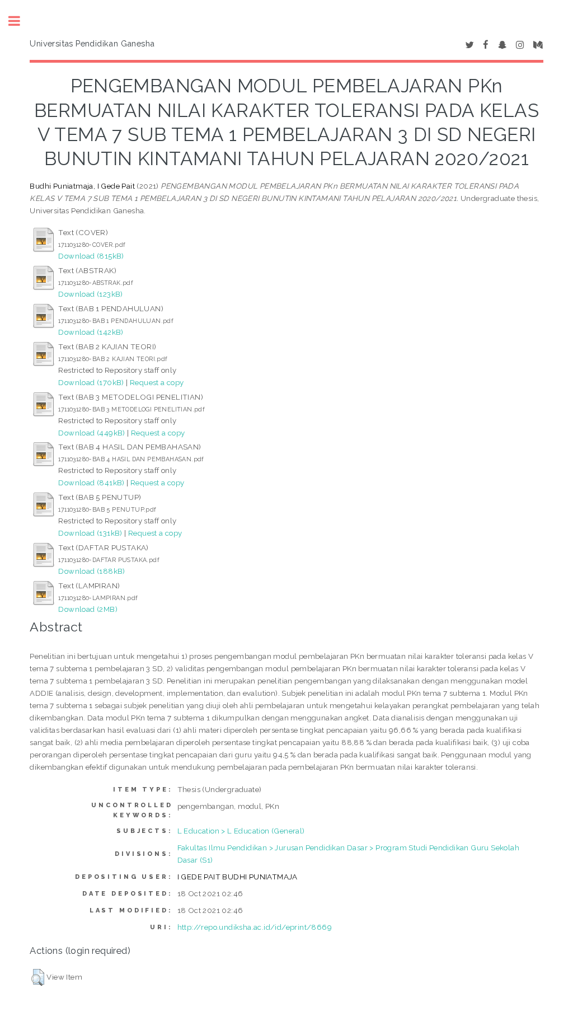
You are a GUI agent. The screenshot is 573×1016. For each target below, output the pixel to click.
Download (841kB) (91, 482)
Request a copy (157, 382)
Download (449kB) (91, 432)
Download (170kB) (91, 382)
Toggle (20, 21)
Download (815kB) (91, 255)
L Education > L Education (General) (241, 830)
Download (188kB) (91, 570)
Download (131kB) (90, 532)
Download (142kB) (90, 331)
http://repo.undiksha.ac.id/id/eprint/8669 (254, 927)
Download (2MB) (88, 609)
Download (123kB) (90, 293)
